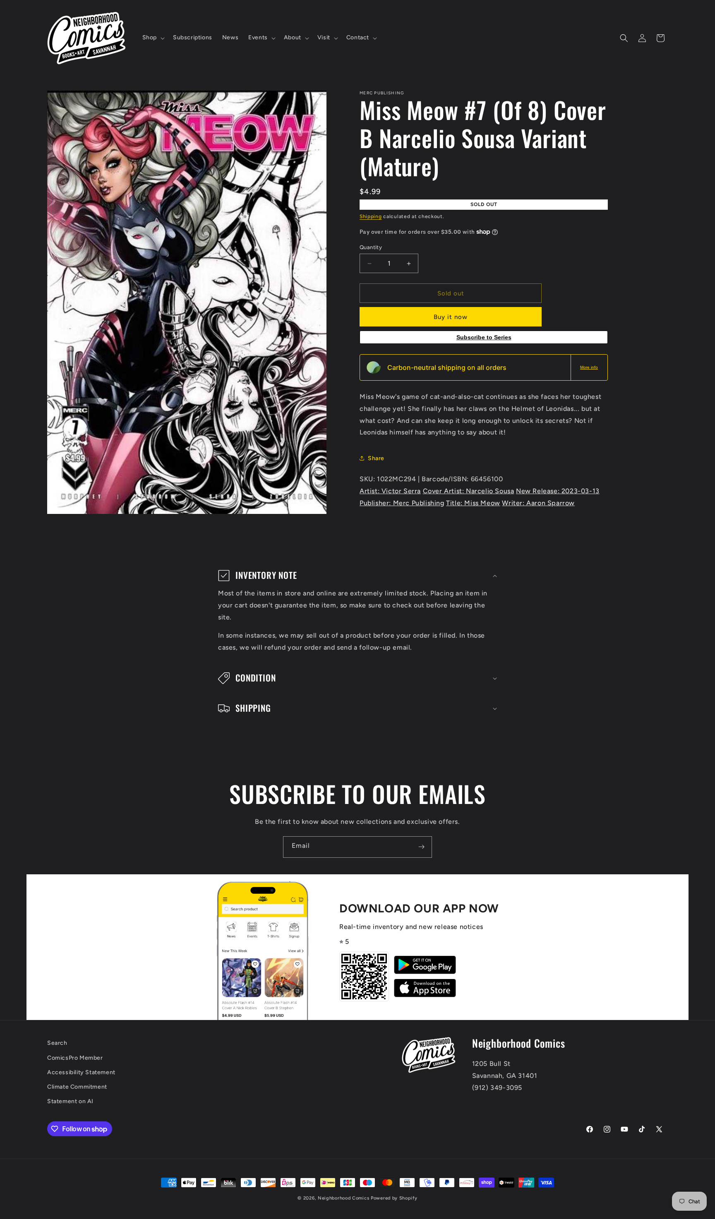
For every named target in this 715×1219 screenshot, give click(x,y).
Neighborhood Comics (343, 1198)
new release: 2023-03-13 (558, 491)
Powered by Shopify (394, 1198)
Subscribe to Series (483, 337)
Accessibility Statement (81, 1071)
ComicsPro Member (75, 1057)
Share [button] (376, 458)
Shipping (371, 216)
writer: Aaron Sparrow (538, 503)
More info (589, 367)
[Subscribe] (421, 847)
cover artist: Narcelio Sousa (468, 491)
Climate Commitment (77, 1086)
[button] (152, 37)
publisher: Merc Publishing (402, 503)
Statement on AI (70, 1100)
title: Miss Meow (473, 503)
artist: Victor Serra (390, 491)
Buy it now (451, 317)
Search (57, 1042)
